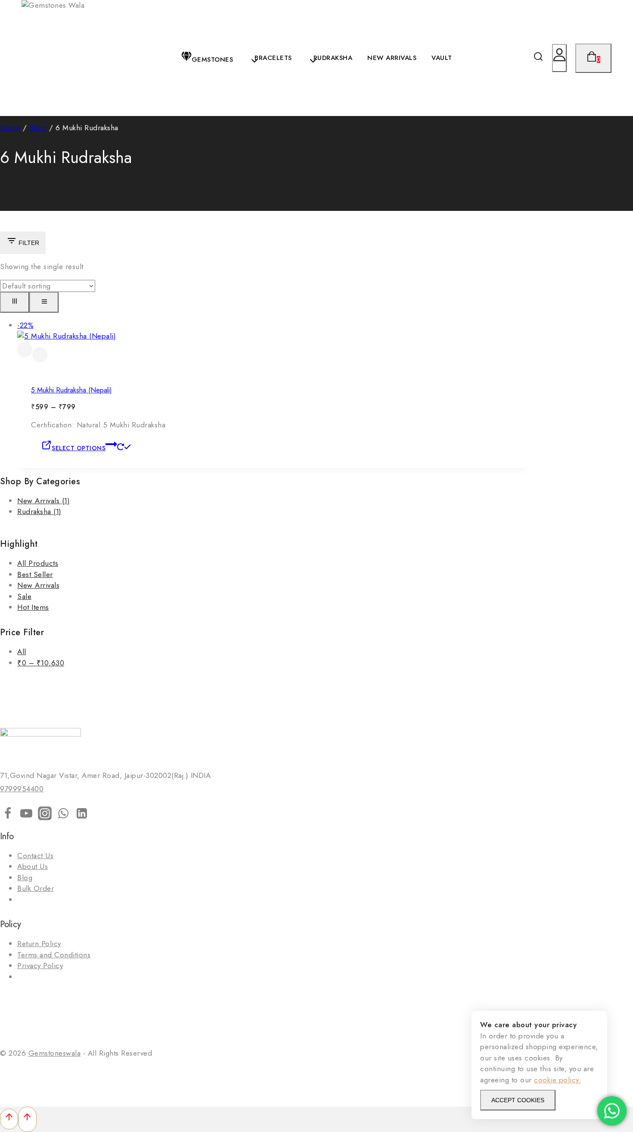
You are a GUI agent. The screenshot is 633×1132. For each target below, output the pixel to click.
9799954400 (21, 789)
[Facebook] (8, 815)
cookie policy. (557, 1080)
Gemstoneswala (54, 1053)
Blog (24, 877)
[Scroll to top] (9, 1119)
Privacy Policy (40, 965)
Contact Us (35, 855)
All (21, 651)
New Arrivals (43, 500)
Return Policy (39, 943)
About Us (32, 866)
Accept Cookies (517, 1100)
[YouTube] (26, 815)
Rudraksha (39, 511)
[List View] (44, 302)
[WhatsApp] (63, 815)
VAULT (441, 58)
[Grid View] (14, 302)
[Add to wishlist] (24, 349)
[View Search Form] (538, 58)
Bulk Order (35, 888)
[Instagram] (45, 815)
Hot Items (33, 607)
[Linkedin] (82, 815)
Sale (24, 596)
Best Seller (35, 574)
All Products (37, 563)
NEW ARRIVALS (391, 58)
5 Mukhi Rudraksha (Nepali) (71, 390)
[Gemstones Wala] (54, 58)
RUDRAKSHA (333, 58)
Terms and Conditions (53, 955)
